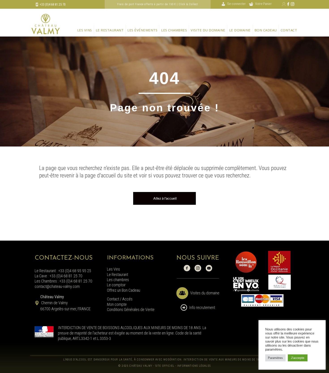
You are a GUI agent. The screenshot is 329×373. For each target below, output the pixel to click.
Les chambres (174, 30)
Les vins (84, 30)
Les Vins (113, 269)
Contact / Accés (120, 299)
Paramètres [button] (275, 358)
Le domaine (240, 30)
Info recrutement (202, 307)
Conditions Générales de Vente (130, 309)
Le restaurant (110, 30)
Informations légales (194, 365)
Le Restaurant (117, 274)
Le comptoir (116, 284)
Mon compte (117, 304)
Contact (289, 30)
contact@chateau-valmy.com (57, 286)
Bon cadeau (265, 30)
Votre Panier (263, 4)
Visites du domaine (204, 293)
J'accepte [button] (297, 358)
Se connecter (236, 4)
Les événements (142, 30)
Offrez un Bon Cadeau (123, 290)
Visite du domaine (208, 30)
